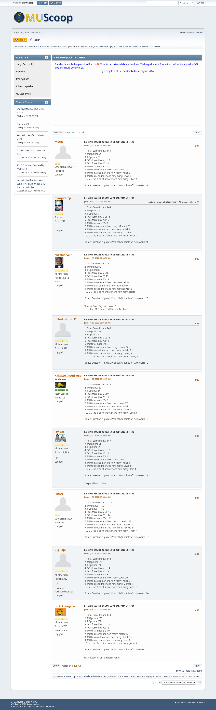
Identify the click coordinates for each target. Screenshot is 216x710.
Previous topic (182, 670)
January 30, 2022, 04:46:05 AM (97, 145)
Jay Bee (59, 432)
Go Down (57, 132)
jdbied (59, 493)
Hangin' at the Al (24, 64)
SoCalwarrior (87, 46)
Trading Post (22, 78)
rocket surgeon (65, 606)
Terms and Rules (188, 702)
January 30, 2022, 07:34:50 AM (97, 258)
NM (18, 123)
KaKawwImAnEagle (103, 46)
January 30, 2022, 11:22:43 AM (97, 609)
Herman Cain (63, 254)
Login (102, 71)
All (83, 132)
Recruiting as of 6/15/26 (29, 135)
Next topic (196, 670)
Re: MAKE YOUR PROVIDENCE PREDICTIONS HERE (109, 141)
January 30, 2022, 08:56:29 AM (97, 435)
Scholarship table (195, 32)
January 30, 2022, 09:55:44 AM (97, 497)
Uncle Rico (29, 187)
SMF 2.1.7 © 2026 (18, 704)
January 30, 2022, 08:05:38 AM (97, 322)
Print (198, 132)
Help (177, 702)
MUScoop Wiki (23, 93)
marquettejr (63, 198)
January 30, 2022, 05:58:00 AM (97, 201)
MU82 (26, 124)
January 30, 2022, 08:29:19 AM (97, 379)
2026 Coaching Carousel (29, 165)
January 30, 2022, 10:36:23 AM (97, 553)
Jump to (156, 682)
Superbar (21, 71)
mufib (59, 142)
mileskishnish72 (66, 319)
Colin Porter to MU (27, 150)
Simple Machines (33, 704)
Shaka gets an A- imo (27, 108)
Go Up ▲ (201, 702)
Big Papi (60, 550)
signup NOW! (148, 71)
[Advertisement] (127, 99)
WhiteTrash (22, 169)
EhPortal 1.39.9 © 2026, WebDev (24, 702)
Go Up (56, 666)
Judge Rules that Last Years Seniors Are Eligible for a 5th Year (31, 184)
